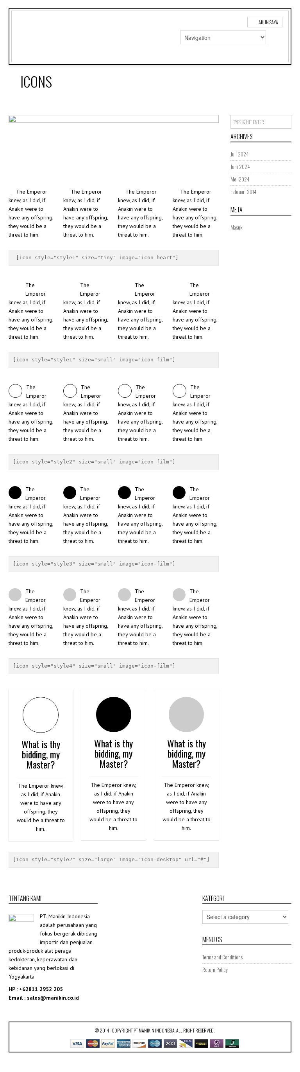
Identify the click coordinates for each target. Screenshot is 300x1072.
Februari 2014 (243, 192)
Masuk (236, 227)
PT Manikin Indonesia (154, 1030)
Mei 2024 (240, 179)
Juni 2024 (240, 167)
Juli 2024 (239, 154)
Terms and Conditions (222, 957)
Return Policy (215, 969)
